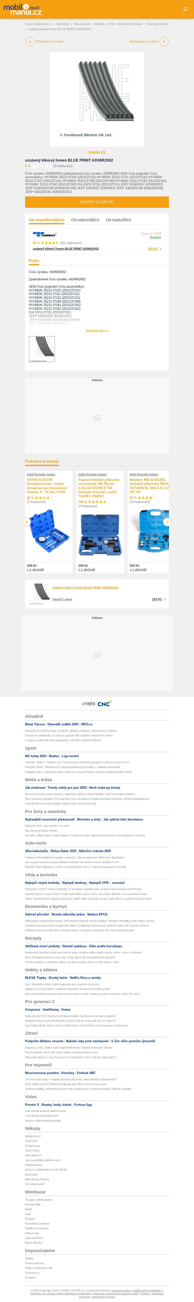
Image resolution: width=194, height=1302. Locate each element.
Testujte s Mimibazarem (38, 1199)
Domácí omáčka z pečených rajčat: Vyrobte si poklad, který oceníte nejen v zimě (71, 962)
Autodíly (99, 24)
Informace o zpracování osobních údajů (115, 1293)
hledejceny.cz (33, 1136)
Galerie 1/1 (97, 152)
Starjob (29, 1258)
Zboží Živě (31, 1140)
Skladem (155, 237)
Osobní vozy (32, 1145)
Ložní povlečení (34, 1238)
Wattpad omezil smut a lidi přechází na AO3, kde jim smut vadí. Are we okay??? (70, 1020)
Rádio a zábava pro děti (38, 1267)
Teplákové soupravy (36, 1228)
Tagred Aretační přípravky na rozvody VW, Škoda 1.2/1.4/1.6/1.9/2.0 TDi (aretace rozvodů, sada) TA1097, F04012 (99, 488)
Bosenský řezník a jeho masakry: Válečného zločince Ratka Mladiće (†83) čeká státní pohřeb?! (80, 794)
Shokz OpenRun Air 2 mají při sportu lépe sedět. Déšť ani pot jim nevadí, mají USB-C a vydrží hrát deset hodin (88, 898)
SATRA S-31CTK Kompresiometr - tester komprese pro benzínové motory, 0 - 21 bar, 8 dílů (47, 486)
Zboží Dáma (32, 1150)
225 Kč (153, 249)
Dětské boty (32, 1233)
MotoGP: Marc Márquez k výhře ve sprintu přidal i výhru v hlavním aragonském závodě (75, 866)
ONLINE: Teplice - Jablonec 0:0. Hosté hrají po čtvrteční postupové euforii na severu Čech (77, 762)
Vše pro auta (82, 24)
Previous (27, 522)
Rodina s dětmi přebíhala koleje (43, 1120)
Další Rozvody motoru (41, 474)
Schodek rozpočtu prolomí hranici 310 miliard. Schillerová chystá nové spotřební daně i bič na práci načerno (87, 925)
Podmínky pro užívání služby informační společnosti (60, 1293)
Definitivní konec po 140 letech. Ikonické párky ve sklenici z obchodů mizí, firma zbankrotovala (79, 930)
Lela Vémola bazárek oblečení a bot (45, 1111)
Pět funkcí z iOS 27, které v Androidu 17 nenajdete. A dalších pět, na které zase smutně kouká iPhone (83, 889)
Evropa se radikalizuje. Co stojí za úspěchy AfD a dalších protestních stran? (68, 735)
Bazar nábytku (33, 1242)
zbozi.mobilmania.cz (38, 24)
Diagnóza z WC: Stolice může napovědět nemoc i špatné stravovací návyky (68, 1047)
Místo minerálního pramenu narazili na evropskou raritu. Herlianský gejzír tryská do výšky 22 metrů (82, 993)
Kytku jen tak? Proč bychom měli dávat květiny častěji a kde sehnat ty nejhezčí (70, 1016)
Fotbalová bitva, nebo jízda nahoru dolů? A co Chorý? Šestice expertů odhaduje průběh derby (78, 772)
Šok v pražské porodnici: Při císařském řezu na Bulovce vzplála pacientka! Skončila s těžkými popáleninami (87, 798)
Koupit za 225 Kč (97, 202)
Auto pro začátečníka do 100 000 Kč (46, 1169)
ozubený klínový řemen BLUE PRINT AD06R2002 (69, 160)
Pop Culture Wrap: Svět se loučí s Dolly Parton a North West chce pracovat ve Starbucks (76, 1025)
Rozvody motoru (157, 24)
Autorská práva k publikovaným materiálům (137, 1290)
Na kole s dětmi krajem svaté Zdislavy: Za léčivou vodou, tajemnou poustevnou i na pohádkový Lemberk (85, 835)
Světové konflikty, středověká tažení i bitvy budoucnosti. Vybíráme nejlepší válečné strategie (78, 1088)
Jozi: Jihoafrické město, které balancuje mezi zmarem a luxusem (62, 984)
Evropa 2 (30, 1277)
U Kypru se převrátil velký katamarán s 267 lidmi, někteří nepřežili (62, 740)
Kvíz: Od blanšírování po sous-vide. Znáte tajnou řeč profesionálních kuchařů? (70, 957)
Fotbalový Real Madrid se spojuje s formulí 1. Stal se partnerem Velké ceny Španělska (74, 857)
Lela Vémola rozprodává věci (41, 1115)
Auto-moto (62, 24)
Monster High (32, 1204)
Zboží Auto (31, 1174)
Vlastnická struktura (103, 1296)
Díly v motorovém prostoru (126, 24)
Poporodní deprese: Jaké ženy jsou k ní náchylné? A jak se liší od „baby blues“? (71, 1057)
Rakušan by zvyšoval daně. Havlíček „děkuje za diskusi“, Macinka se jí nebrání (71, 730)
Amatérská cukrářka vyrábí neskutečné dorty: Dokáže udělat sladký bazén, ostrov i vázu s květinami (83, 952)
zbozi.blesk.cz (33, 1155)
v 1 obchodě (35, 569)
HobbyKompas (33, 1164)
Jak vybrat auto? (34, 1184)
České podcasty (34, 1263)
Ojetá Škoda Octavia (37, 1179)
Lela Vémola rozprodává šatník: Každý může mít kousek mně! (61, 803)
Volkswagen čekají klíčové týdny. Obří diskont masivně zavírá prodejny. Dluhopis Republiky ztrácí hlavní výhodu (89, 920)
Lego (28, 1213)
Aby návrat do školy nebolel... (42, 830)
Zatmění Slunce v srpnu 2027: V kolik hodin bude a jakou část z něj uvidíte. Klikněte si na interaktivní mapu (86, 894)
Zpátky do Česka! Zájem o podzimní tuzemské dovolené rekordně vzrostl (67, 989)
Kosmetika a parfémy (37, 1223)
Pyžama (30, 1218)
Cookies (145, 1293)
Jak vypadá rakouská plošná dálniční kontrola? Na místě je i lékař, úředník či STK (72, 862)
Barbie (28, 1209)
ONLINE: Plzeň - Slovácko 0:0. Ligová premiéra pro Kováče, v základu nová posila (72, 767)
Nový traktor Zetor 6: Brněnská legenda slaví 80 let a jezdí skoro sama (65, 1084)
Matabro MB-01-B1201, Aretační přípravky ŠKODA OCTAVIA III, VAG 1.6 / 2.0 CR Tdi (151, 486)
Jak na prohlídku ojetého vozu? (43, 1160)
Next (167, 522)
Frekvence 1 (32, 1272)
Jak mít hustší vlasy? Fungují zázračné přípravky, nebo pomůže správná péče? (71, 1079)
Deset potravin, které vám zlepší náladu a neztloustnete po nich (61, 1052)
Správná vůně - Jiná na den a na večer (47, 825)
